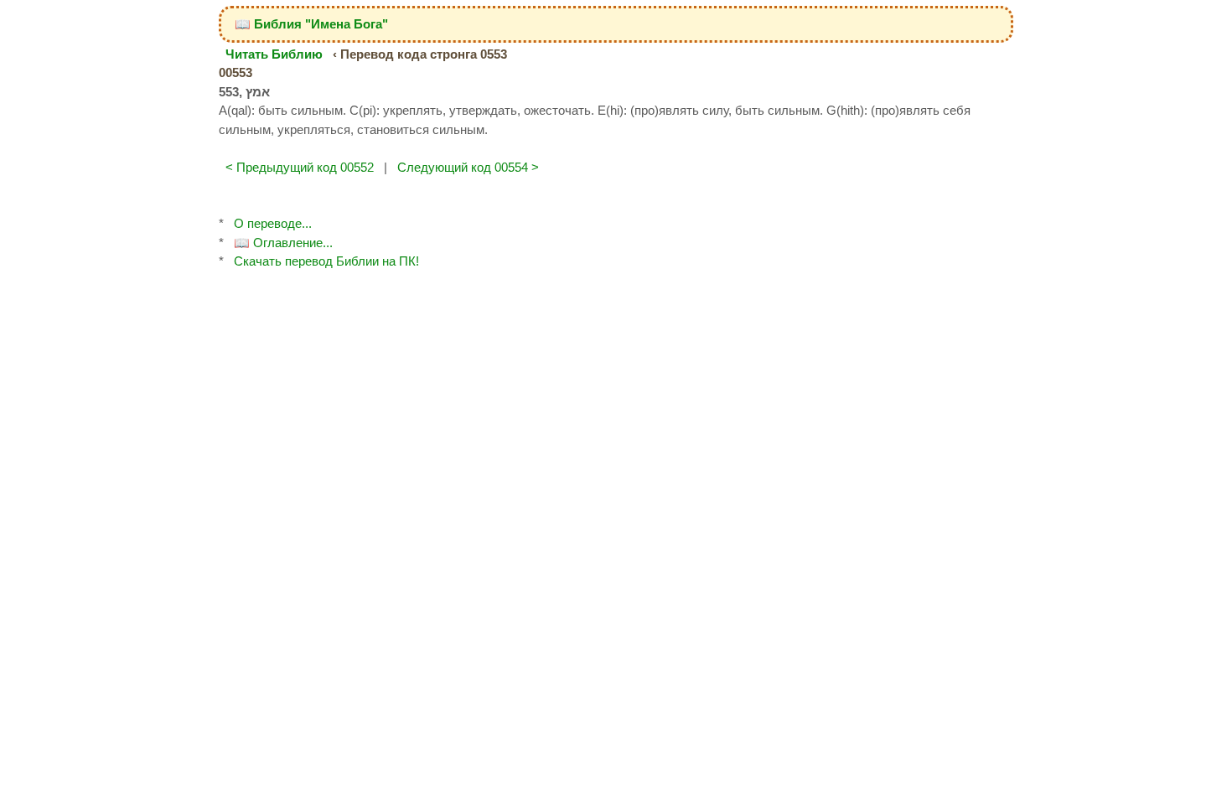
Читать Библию (274, 54)
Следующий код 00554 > (468, 167)
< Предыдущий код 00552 (299, 167)
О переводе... (273, 223)
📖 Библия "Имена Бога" (311, 24)
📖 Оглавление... (283, 242)
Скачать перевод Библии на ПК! (326, 261)
